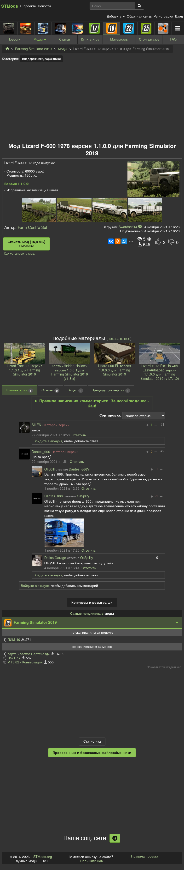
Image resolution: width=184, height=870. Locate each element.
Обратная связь (139, 16)
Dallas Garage (55, 558)
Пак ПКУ (14, 657)
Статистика (92, 741)
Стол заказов (149, 39)
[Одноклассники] (118, 241)
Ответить (79, 434)
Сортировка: (110, 415)
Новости (44, 5)
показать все (119, 338)
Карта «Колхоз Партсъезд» (28, 653)
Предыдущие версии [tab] (110, 390)
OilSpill (49, 469)
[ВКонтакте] (111, 241)
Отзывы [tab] (49, 390)
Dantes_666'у (79, 469)
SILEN (36, 425)
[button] (92, 623)
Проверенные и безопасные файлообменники (92, 752)
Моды (62, 48)
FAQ (173, 39)
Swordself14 (128, 226)
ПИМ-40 (13, 639)
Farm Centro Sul (32, 227)
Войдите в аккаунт (48, 440)
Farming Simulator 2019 (33, 48)
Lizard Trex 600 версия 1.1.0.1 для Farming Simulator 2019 (24, 369)
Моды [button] (39, 39)
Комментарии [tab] (19, 390)
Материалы (119, 39)
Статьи (64, 39)
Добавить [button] (114, 16)
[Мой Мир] (124, 241)
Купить (90, 39)
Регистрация (163, 16)
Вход (179, 16)
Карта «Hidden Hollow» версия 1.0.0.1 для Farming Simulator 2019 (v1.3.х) (69, 372)
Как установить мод (19, 253)
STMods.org (42, 856)
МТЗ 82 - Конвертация (25, 662)
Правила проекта (144, 856)
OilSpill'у (83, 496)
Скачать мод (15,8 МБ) (26, 243)
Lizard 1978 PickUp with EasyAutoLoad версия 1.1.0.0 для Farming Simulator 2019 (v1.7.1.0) (159, 372)
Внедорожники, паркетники (41, 59)
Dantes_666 (41, 452)
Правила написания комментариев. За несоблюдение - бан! (94, 403)
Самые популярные (87, 613)
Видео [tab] (75, 390)
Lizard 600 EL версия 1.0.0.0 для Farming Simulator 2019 (114, 369)
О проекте (28, 5)
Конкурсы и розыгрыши (92, 602)
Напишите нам (92, 860)
